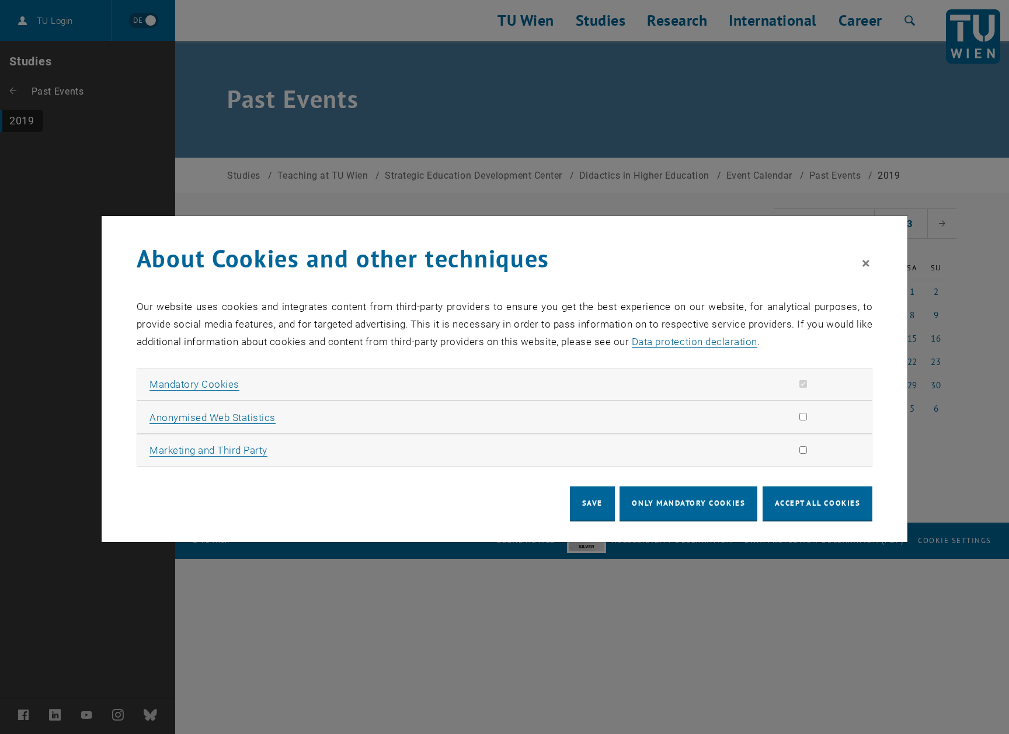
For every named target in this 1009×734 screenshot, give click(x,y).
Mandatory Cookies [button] (194, 384)
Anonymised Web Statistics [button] (212, 417)
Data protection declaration (694, 341)
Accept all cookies (818, 503)
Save (592, 503)
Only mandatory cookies (688, 503)
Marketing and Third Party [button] (208, 450)
